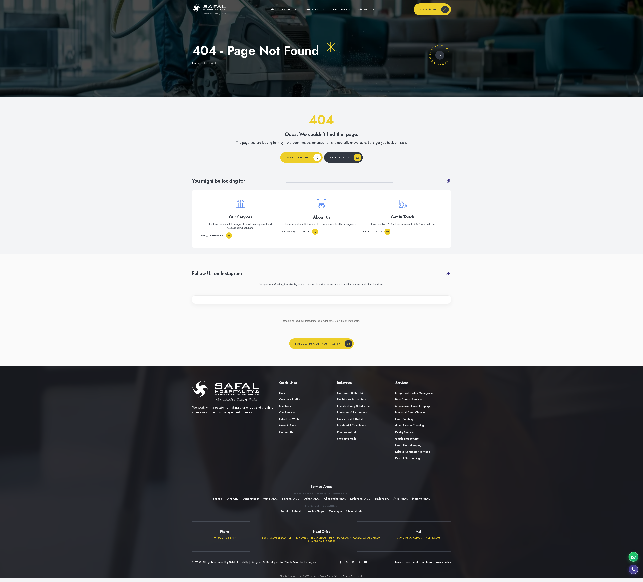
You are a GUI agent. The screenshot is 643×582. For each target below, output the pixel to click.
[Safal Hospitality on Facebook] (340, 562)
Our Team (285, 406)
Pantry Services (404, 432)
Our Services (315, 9)
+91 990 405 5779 (224, 537)
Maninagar (335, 511)
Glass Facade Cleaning (409, 426)
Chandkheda (354, 511)
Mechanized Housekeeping (412, 406)
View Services (212, 235)
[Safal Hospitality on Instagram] (359, 562)
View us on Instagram (347, 321)
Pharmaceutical (346, 432)
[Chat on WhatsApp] (633, 557)
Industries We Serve (291, 419)
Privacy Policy (442, 562)
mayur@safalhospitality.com (418, 537)
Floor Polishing (404, 419)
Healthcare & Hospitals (351, 399)
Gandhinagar (250, 499)
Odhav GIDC (312, 499)
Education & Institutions (352, 412)
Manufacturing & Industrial (353, 406)
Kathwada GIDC (360, 499)
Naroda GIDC (290, 499)
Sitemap (398, 562)
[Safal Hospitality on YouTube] (365, 562)
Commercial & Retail (350, 419)
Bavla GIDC (382, 499)
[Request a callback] (633, 569)
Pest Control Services (408, 399)
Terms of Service (350, 576)
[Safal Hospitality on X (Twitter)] (346, 562)
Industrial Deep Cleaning (410, 412)
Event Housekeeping (408, 445)
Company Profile (296, 232)
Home (272, 9)
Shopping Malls (346, 439)
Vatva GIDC (270, 499)
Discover (340, 9)
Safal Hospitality (238, 562)
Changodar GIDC (335, 499)
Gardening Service (407, 439)
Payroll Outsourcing (407, 458)
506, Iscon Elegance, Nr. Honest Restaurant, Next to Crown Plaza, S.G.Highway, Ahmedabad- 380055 (321, 539)
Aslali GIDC (401, 499)
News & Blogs (288, 426)
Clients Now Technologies (300, 562)
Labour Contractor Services (412, 452)
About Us (289, 9)
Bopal (284, 511)
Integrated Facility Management (415, 393)
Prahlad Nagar (316, 511)
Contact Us (365, 9)
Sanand (217, 499)
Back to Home (297, 157)
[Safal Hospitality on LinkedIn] (353, 562)
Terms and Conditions (418, 562)
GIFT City (232, 499)
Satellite (297, 511)
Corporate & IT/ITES (350, 393)
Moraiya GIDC (421, 499)
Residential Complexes (351, 426)
